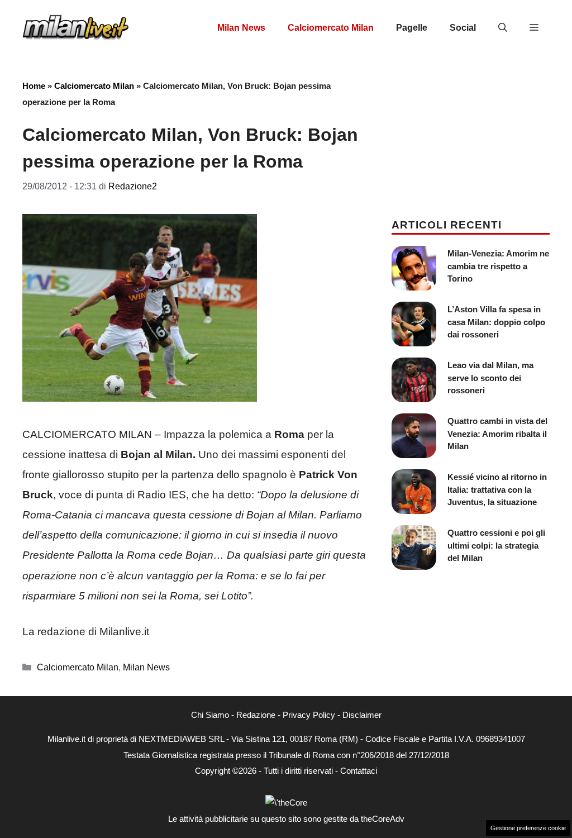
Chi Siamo (210, 715)
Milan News (241, 27)
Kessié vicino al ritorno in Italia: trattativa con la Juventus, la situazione (497, 489)
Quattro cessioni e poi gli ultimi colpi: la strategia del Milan (496, 545)
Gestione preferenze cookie (528, 828)
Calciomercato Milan (331, 27)
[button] (502, 28)
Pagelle (411, 27)
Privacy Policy (309, 715)
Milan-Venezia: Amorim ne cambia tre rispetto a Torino (498, 266)
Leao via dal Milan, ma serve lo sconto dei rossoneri (490, 377)
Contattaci (358, 770)
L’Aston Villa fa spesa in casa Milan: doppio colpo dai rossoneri (496, 321)
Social (463, 27)
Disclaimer (362, 715)
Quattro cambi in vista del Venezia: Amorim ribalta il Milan (497, 433)
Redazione (255, 715)
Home (33, 86)
